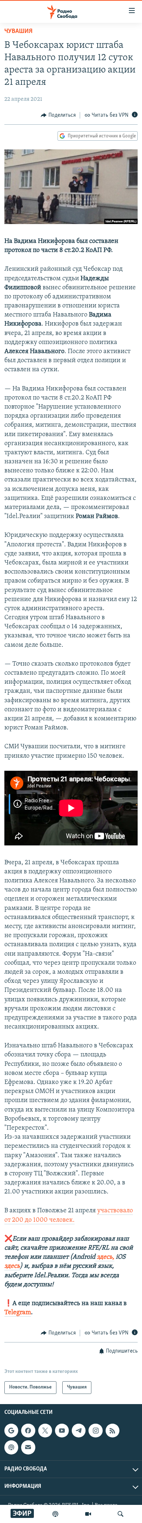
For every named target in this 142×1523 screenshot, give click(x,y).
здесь (12, 1266)
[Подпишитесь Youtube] (62, 1430)
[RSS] (112, 1430)
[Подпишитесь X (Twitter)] (45, 1430)
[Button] (58, 115)
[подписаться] (28, 1447)
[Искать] (120, 1514)
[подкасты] (55, 1514)
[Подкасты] (11, 1447)
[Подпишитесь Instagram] (95, 1430)
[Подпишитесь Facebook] (28, 1430)
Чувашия (18, 31)
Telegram (17, 1312)
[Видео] (88, 1514)
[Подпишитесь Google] (11, 1430)
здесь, (104, 1257)
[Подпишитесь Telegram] (79, 1430)
